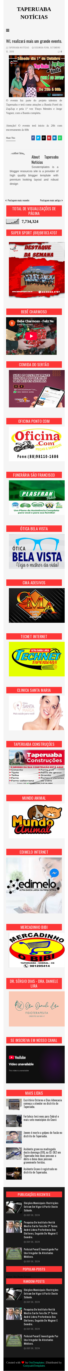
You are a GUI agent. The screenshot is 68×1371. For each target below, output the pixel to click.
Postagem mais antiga (50, 200)
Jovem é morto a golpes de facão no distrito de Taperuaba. (43, 1134)
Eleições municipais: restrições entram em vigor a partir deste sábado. (41, 1206)
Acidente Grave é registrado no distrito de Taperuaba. (40, 1170)
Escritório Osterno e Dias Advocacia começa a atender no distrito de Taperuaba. (43, 1104)
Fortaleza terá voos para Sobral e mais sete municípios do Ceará (41, 1118)
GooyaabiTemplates (34, 1365)
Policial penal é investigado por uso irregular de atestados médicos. (41, 1252)
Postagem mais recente (18, 200)
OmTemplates (36, 1362)
